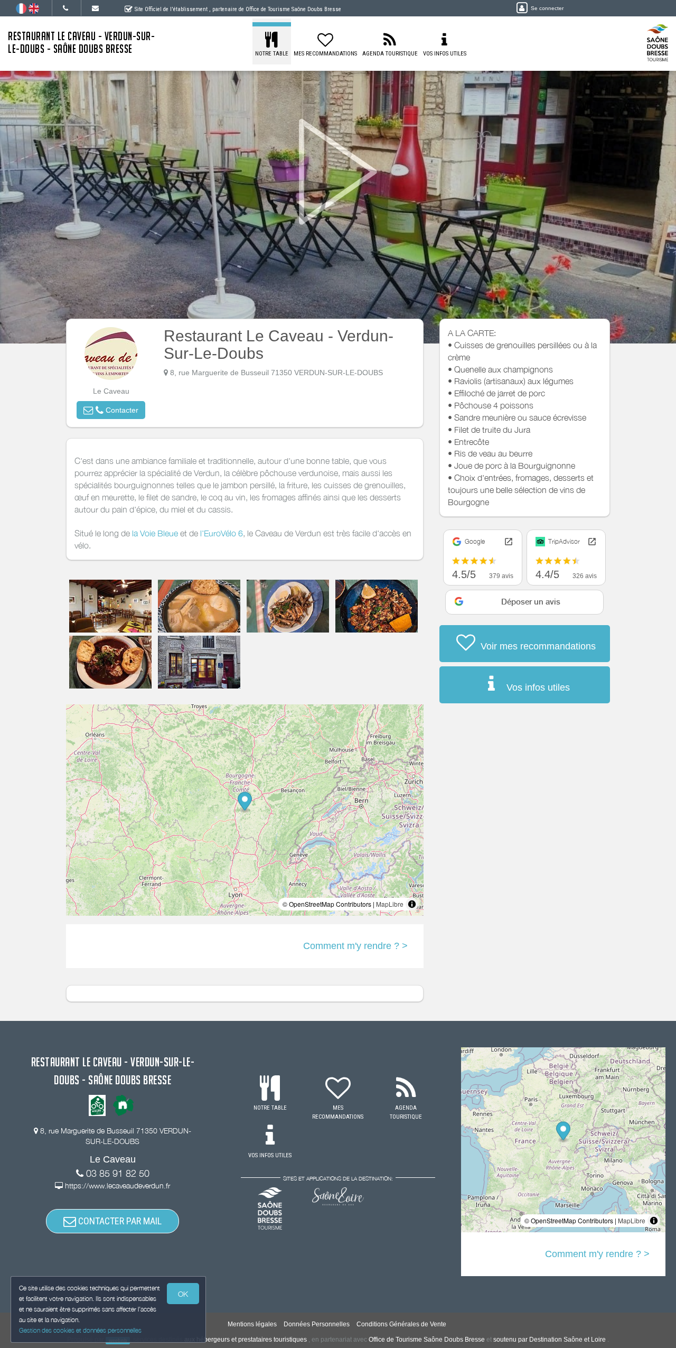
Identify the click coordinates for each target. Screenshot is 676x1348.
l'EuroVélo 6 (221, 533)
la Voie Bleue (155, 533)
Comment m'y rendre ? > (355, 946)
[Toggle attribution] (412, 904)
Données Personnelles (317, 1324)
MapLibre (389, 903)
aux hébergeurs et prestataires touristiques (245, 1339)
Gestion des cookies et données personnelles (80, 1330)
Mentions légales (252, 1324)
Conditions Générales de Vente (401, 1324)
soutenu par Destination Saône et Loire (549, 1339)
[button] (111, 410)
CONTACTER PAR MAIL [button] (119, 1220)
